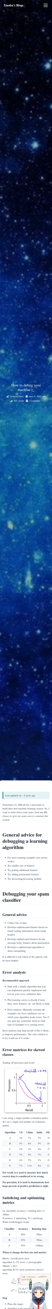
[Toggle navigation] (46, 5)
